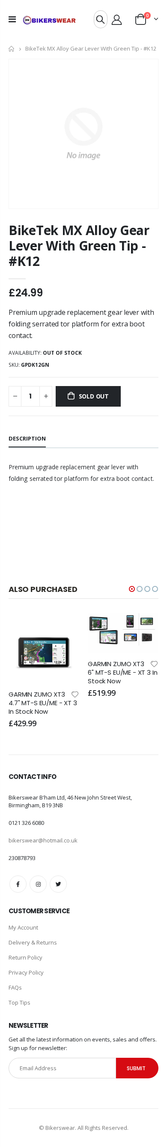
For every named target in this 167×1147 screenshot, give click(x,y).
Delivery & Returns (33, 942)
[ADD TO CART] (65, 626)
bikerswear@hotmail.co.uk (43, 840)
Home (12, 49)
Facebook (18, 884)
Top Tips (19, 1002)
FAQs (15, 987)
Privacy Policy (26, 972)
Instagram (38, 884)
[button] (132, 589)
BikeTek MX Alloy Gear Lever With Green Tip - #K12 (79, 245)
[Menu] (12, 19)
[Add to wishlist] (75, 693)
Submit (136, 1068)
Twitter (58, 884)
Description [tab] (27, 438)
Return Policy (25, 957)
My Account (23, 927)
